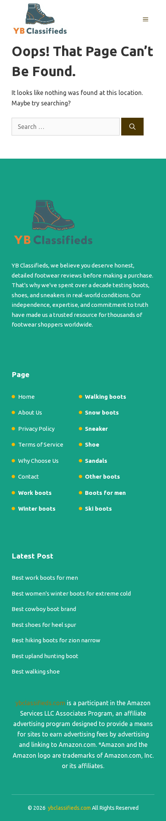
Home (26, 396)
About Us (30, 412)
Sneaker (96, 428)
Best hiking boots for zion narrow (56, 640)
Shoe (92, 444)
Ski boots (98, 508)
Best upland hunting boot (45, 656)
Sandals (96, 460)
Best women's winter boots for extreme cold (71, 593)
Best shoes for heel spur (44, 624)
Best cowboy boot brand (44, 609)
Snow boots (102, 412)
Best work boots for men (45, 577)
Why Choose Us (38, 460)
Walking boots (105, 396)
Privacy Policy (36, 428)
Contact (28, 476)
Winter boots (37, 508)
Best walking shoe (36, 671)
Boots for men (105, 492)
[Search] (132, 126)
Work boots (35, 492)
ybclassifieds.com (40, 702)
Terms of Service (40, 444)
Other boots (102, 476)
